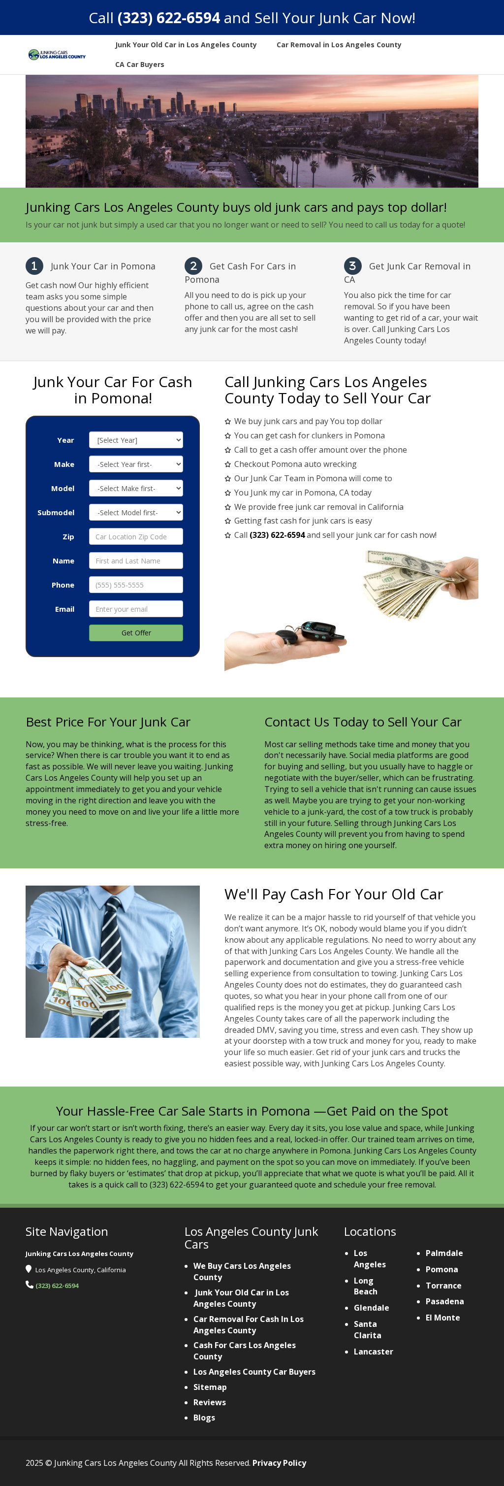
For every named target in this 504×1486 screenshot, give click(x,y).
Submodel (55, 512)
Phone (63, 585)
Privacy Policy (279, 1462)
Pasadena (445, 1301)
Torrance (444, 1285)
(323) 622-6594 (169, 17)
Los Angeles (370, 1259)
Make (64, 464)
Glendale (371, 1307)
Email (64, 609)
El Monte (443, 1317)
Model (62, 488)
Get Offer (136, 632)
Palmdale (444, 1253)
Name (63, 560)
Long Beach (366, 1286)
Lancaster (373, 1351)
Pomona (442, 1269)
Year (65, 440)
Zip (68, 536)
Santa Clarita (367, 1330)
